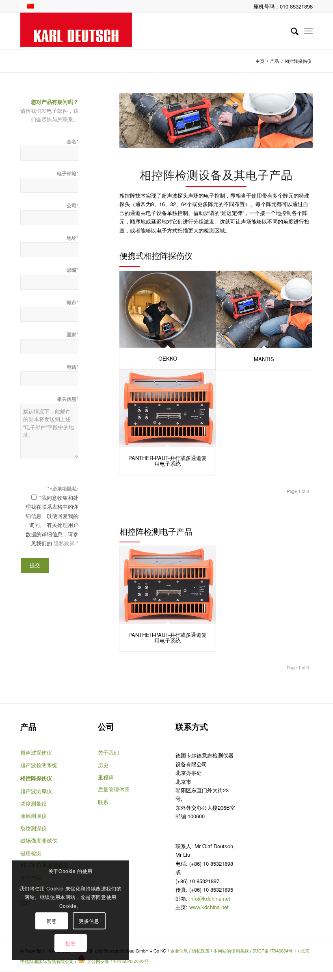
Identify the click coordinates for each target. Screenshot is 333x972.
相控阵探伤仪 (36, 778)
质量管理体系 (114, 789)
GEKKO (167, 358)
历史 (103, 765)
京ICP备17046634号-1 (275, 950)
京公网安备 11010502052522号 (117, 961)
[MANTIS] (264, 309)
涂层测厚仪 (33, 815)
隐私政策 (64, 543)
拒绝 (70, 943)
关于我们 (108, 752)
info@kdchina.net (209, 898)
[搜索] (290, 31)
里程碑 (106, 777)
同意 (52, 920)
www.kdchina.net (209, 907)
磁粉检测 (30, 853)
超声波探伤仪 (36, 752)
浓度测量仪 (33, 803)
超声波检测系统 (38, 765)
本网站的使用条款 (231, 950)
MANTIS (264, 359)
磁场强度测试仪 (38, 840)
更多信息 (89, 920)
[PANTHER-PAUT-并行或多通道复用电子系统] (167, 408)
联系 (103, 802)
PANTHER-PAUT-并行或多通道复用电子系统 (167, 460)
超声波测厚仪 (36, 791)
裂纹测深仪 (33, 828)
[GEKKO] (167, 309)
